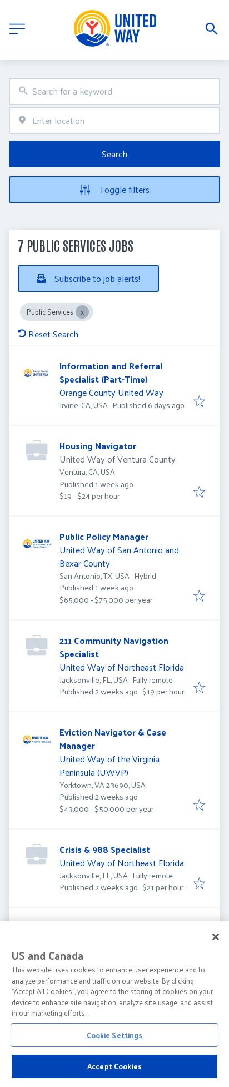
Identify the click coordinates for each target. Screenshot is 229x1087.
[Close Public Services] (82, 312)
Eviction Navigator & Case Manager (112, 738)
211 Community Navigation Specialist (113, 647)
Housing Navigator (97, 446)
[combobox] (114, 91)
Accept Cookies (114, 1066)
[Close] (215, 937)
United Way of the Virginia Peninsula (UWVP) (109, 765)
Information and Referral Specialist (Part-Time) (110, 372)
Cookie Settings (115, 1035)
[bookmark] (199, 402)
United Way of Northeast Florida (121, 667)
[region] (114, 1004)
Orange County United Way (111, 392)
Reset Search (53, 334)
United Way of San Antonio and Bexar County (119, 556)
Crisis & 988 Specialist (104, 849)
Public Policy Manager (103, 536)
